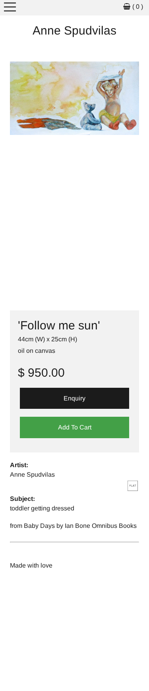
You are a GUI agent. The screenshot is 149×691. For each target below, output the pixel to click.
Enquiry (74, 398)
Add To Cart (74, 427)
